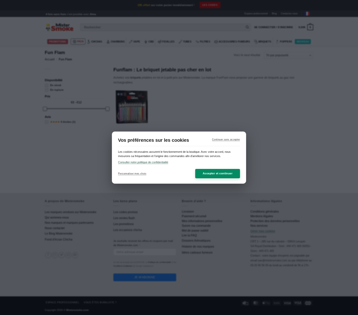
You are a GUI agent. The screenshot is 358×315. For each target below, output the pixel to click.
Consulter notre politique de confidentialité (143, 162)
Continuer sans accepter (226, 139)
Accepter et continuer (218, 173)
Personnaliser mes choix (132, 173)
